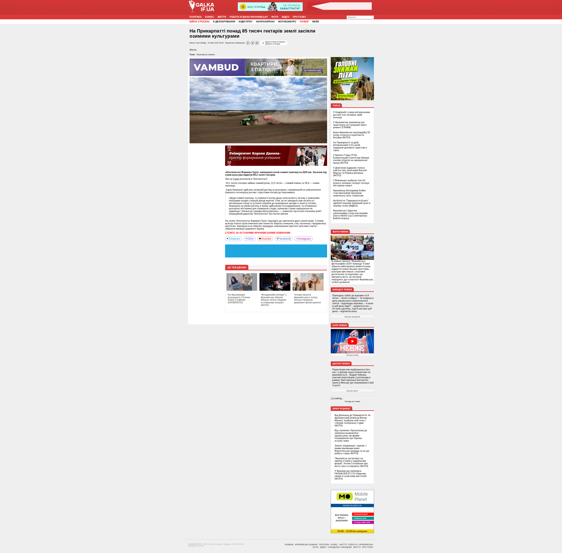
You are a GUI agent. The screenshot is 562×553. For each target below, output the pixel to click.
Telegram (234, 238)
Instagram (304, 238)
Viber (250, 238)
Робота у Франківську (360, 544)
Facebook (284, 238)
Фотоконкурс (287, 21)
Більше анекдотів (352, 317)
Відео (285, 17)
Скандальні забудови (340, 547)
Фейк (315, 21)
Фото (274, 17)
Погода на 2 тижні (352, 401)
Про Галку (299, 17)
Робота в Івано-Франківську (249, 17)
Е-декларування (224, 21)
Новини (289, 544)
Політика (196, 17)
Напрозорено (265, 21)
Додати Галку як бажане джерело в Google (275, 43)
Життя (222, 17)
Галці (236, 179)
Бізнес (209, 17)
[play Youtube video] (352, 341)
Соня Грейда (200, 43)
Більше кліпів (352, 355)
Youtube (266, 238)
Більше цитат (352, 391)
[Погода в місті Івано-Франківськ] (352, 398)
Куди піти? (245, 21)
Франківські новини (206, 54)
